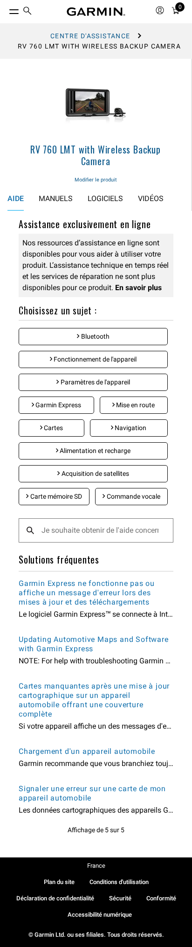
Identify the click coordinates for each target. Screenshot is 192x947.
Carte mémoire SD (55, 496)
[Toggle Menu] (5, 9)
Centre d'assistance (90, 36)
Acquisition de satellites (94, 473)
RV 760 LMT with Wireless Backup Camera (95, 155)
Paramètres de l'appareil (94, 382)
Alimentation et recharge (94, 450)
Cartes (52, 428)
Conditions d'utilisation (119, 881)
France (96, 865)
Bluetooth (95, 336)
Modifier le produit (96, 180)
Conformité (161, 898)
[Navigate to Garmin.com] (96, 11)
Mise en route (135, 405)
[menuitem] (27, 12)
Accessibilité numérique (100, 914)
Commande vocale (132, 496)
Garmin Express (57, 405)
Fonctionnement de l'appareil (94, 359)
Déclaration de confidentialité (55, 898)
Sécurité (120, 898)
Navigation (129, 428)
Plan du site (59, 881)
